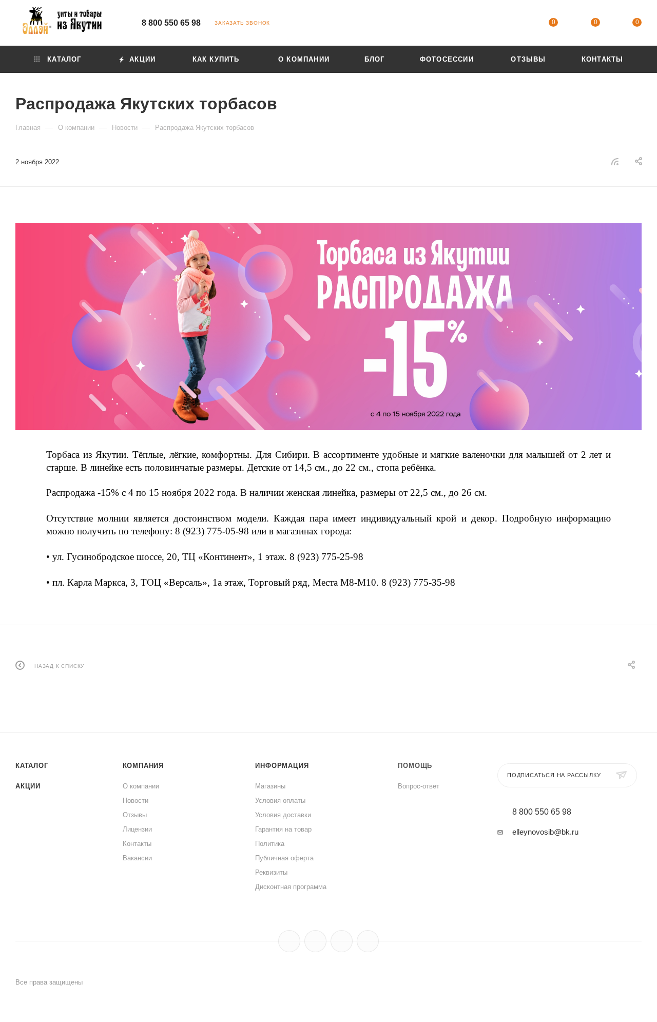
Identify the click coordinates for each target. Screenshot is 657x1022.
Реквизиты (271, 872)
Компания (143, 765)
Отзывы (135, 815)
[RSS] (615, 161)
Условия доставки (283, 815)
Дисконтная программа (290, 887)
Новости (135, 800)
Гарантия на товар (283, 829)
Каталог (31, 765)
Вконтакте (289, 941)
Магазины (270, 786)
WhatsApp (368, 941)
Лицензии (137, 829)
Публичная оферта (284, 858)
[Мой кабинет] (511, 24)
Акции (28, 786)
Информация (281, 765)
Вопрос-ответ (418, 786)
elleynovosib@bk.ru (545, 831)
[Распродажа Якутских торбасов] (328, 326)
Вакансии (137, 858)
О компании (141, 786)
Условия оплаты (280, 800)
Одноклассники (342, 941)
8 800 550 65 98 (171, 22)
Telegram (315, 941)
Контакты (137, 843)
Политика (269, 843)
